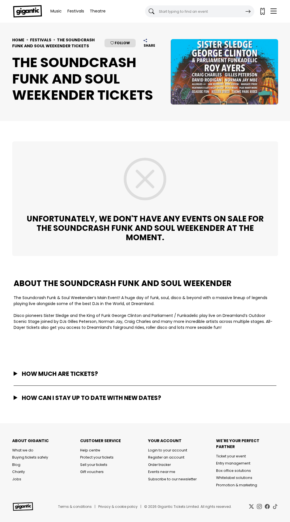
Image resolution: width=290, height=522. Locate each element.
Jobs (16, 479)
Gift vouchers (92, 471)
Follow (122, 43)
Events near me (161, 471)
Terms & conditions (75, 506)
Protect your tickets (97, 457)
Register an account (166, 457)
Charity (18, 471)
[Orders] (262, 11)
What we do (22, 450)
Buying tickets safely (30, 457)
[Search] (248, 11)
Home (18, 40)
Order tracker (159, 464)
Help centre (90, 450)
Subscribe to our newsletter (172, 479)
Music (56, 11)
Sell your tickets (93, 464)
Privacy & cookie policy (118, 506)
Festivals (75, 11)
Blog (16, 464)
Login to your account (167, 450)
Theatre (98, 11)
